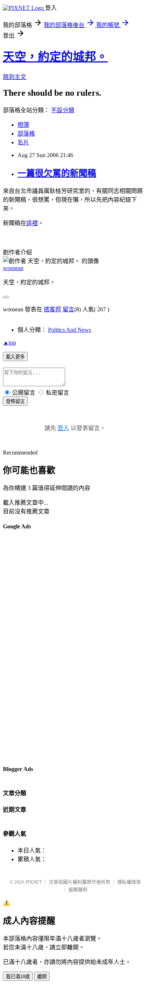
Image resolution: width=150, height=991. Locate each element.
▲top (9, 342)
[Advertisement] (32, 647)
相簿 (23, 125)
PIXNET (33, 882)
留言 (68, 309)
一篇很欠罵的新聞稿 (56, 173)
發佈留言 (15, 401)
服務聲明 (77, 889)
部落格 (26, 133)
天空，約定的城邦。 (55, 56)
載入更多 (15, 357)
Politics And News (69, 330)
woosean (13, 268)
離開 (42, 976)
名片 (23, 142)
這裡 (32, 223)
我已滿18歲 (18, 976)
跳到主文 (14, 77)
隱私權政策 (129, 882)
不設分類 (62, 110)
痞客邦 (52, 309)
